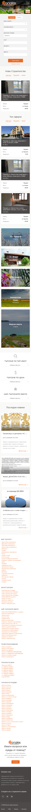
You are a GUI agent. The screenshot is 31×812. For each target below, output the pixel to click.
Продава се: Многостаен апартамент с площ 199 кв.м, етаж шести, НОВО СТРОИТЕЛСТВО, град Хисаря (15, 97)
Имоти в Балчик (6, 688)
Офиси (4, 570)
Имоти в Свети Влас (7, 720)
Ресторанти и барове (7, 577)
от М (5, 40)
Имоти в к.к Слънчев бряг (9, 726)
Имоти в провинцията (8, 656)
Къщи (3, 553)
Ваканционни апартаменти (9, 552)
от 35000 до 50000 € (7, 670)
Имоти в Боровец (6, 692)
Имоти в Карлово (6, 701)
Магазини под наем (7, 602)
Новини (16, 809)
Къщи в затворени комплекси (10, 558)
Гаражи (4, 581)
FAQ (9, 809)
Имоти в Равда (6, 716)
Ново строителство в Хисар (9, 593)
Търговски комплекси (8, 573)
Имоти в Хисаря (6, 728)
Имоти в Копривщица (8, 703)
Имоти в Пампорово (7, 710)
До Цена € (6, 46)
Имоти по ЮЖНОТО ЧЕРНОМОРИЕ (11, 651)
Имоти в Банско (6, 690)
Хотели (4, 578)
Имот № (6, 52)
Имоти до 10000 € (7, 665)
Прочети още (23, 451)
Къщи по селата (6, 598)
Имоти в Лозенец (6, 706)
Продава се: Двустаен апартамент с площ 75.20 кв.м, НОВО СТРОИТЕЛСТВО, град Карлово (14, 142)
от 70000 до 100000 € (8, 673)
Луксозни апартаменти (8, 613)
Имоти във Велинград (8, 695)
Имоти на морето (6, 646)
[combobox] (15, 23)
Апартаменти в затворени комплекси (12, 625)
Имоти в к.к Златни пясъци (9, 696)
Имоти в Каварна (6, 698)
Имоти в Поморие (7, 713)
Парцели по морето (7, 636)
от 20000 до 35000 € (7, 668)
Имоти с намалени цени (8, 603)
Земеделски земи (6, 565)
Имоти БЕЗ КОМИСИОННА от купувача (12, 612)
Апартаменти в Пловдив (8, 590)
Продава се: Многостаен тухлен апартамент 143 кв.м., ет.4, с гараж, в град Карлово (15, 209)
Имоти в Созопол (6, 723)
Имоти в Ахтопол (6, 687)
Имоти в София (6, 725)
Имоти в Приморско (7, 715)
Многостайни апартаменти (9, 547)
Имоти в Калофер (7, 700)
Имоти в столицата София (9, 655)
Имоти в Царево (6, 730)
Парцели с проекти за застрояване (11, 560)
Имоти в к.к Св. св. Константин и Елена (12, 721)
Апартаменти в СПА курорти (9, 631)
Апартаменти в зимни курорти (10, 630)
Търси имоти (15, 60)
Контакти (15, 762)
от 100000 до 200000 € (8, 675)
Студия (4, 550)
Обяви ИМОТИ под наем (9, 596)
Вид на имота (7, 21)
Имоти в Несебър (6, 708)
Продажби (12, 17)
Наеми (19, 17)
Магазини (4, 571)
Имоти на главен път (7, 600)
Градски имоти (6, 618)
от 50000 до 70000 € (7, 671)
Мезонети (4, 548)
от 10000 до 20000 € (7, 667)
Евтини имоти (5, 615)
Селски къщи (5, 557)
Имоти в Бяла (5, 693)
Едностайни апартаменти (9, 542)
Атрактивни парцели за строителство (12, 633)
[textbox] (16, 36)
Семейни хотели (6, 580)
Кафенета (4, 575)
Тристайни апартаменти (8, 545)
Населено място (8, 27)
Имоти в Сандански (7, 718)
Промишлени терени (7, 567)
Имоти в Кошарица (7, 705)
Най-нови (8, 75)
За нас (3, 809)
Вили (3, 562)
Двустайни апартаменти (8, 543)
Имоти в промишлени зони (9, 635)
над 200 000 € (6, 676)
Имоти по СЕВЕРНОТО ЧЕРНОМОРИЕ (12, 653)
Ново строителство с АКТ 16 (9, 623)
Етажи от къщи (6, 555)
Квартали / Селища (9, 33)
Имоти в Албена (6, 685)
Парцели (4, 563)
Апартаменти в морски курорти (10, 628)
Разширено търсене (15, 63)
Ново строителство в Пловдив (10, 595)
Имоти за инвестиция (8, 620)
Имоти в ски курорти (7, 650)
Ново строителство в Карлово (10, 592)
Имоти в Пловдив (6, 711)
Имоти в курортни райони (9, 626)
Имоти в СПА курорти (8, 648)
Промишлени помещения (9, 568)
